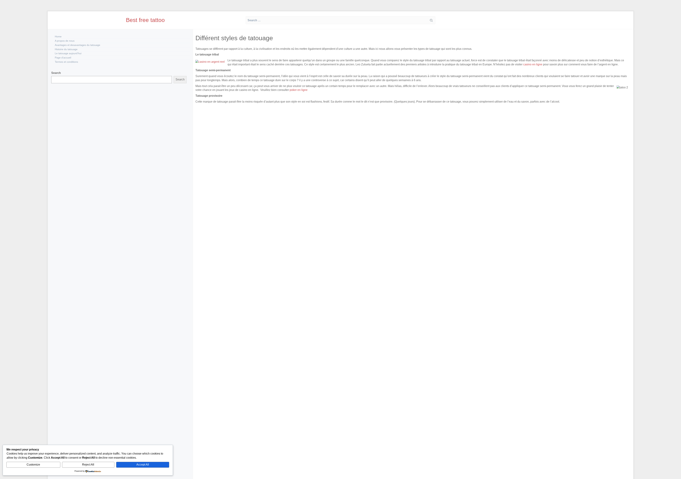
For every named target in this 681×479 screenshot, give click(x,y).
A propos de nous (64, 40)
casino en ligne (532, 64)
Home (58, 36)
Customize (33, 464)
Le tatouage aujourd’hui (68, 53)
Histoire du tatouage (66, 49)
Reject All (88, 464)
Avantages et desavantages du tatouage (77, 45)
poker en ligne (298, 89)
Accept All (142, 464)
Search (56, 72)
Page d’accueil (63, 57)
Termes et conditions (66, 61)
